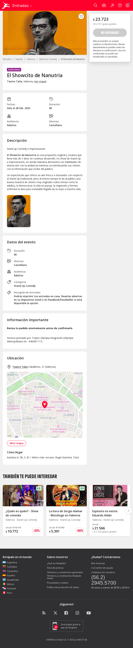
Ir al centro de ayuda (102, 568)
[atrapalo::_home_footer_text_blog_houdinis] (44, 613)
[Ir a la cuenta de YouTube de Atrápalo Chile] (89, 613)
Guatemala (13, 580)
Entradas (7, 59)
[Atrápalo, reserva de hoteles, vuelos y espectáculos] (6, 5)
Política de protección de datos (63, 587)
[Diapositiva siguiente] (128, 510)
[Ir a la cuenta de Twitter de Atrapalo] (55, 613)
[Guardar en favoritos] (81, 16)
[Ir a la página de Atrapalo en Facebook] (66, 613)
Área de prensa (55, 568)
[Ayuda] (120, 5)
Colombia (12, 567)
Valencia (31, 59)
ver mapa (40, 81)
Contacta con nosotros (103, 572)
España (19, 59)
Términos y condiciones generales (65, 572)
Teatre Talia (20, 366)
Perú (9, 593)
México (10, 584)
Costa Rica (12, 571)
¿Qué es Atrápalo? (56, 563)
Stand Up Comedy (48, 59)
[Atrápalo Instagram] (78, 613)
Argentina (12, 562)
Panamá (11, 588)
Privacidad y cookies (57, 582)
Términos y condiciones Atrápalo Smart (64, 577)
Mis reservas (98, 563)
